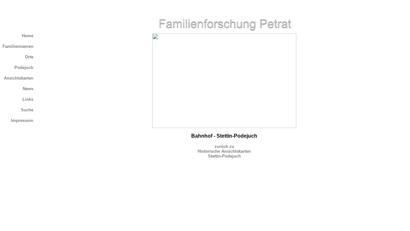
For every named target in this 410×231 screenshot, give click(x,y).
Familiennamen (18, 46)
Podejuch (23, 67)
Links (27, 99)
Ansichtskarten (18, 78)
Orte (29, 57)
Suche (27, 109)
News (28, 88)
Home (27, 35)
